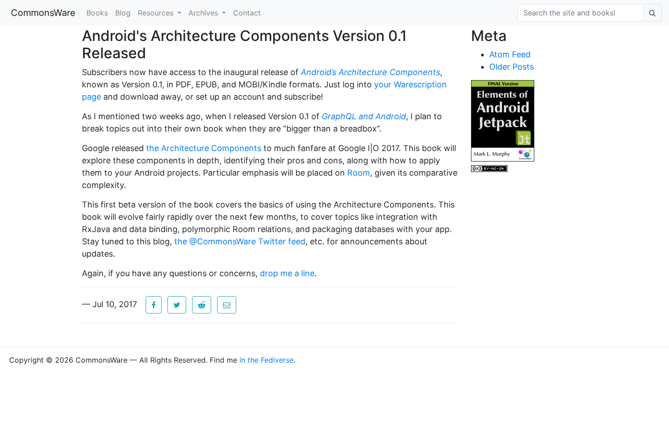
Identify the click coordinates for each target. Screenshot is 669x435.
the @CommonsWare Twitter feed (239, 241)
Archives (204, 12)
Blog (123, 12)
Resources (157, 12)
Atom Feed (510, 54)
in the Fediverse (266, 359)
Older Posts (511, 66)
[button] (154, 305)
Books (97, 12)
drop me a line (287, 273)
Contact (247, 12)
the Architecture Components (203, 148)
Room (358, 172)
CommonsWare (43, 12)
